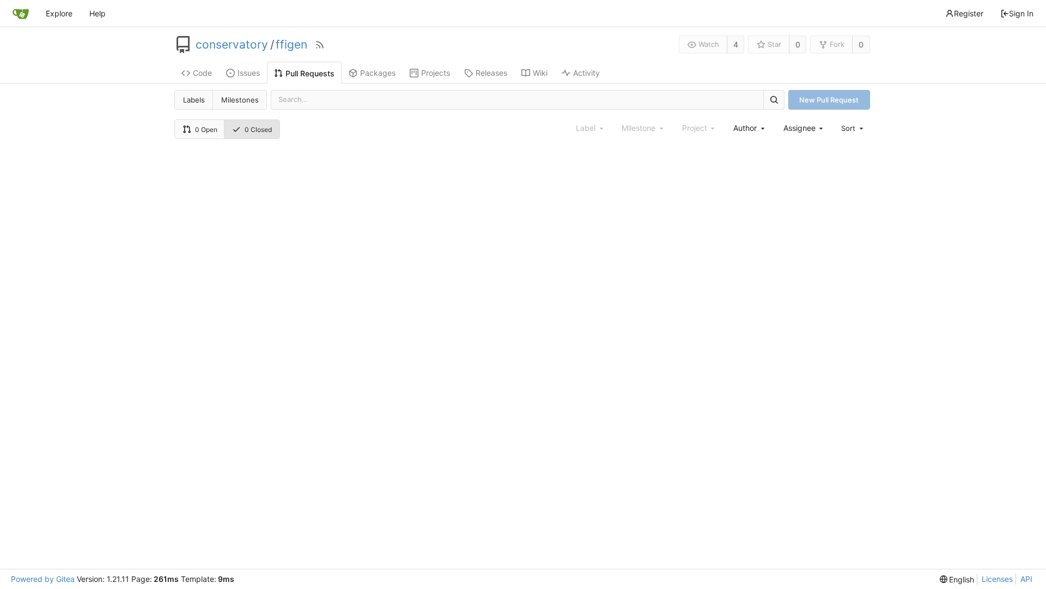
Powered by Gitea (43, 579)
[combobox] (749, 128)
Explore (59, 13)
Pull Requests (310, 73)
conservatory (232, 44)
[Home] (20, 13)
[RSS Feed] (320, 45)
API (1026, 579)
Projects (435, 72)
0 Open (206, 129)
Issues (249, 72)
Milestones (240, 99)
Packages (378, 72)
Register (968, 13)
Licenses (997, 579)
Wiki (540, 72)
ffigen (291, 44)
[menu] (853, 128)
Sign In (1021, 13)
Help (97, 13)
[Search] (773, 99)
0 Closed (258, 129)
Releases (491, 72)
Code (202, 72)
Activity (586, 72)
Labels (194, 99)
